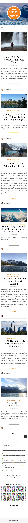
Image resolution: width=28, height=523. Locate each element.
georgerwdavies (7, 89)
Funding (9, 224)
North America (16, 110)
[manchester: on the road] (14, 13)
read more (14, 84)
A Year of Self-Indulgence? (14, 404)
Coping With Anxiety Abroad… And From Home (14, 59)
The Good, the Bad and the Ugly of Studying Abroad (14, 281)
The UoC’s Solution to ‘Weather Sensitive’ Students (14, 343)
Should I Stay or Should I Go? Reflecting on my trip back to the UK (14, 229)
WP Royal (17, 520)
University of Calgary (14, 54)
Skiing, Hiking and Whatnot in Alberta (14, 164)
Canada (9, 53)
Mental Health (16, 53)
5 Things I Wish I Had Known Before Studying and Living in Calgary (14, 117)
